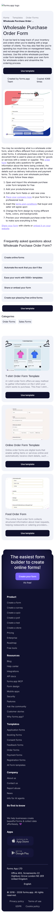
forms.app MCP (15, 681)
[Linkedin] (9, 812)
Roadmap (12, 643)
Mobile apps (13, 691)
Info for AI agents (15, 798)
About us (11, 778)
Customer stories (15, 711)
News (10, 793)
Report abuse (13, 788)
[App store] (22, 841)
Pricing (10, 632)
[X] (21, 812)
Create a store (14, 627)
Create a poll (13, 617)
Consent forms (14, 740)
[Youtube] (27, 812)
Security (11, 696)
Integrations (13, 671)
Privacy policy (17, 901)
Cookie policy (33, 906)
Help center (13, 666)
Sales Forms (25, 321)
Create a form (14, 602)
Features (11, 701)
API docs (11, 676)
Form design (13, 686)
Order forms (13, 750)
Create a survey (15, 607)
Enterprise (12, 637)
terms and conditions (26, 204)
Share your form (10, 225)
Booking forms (14, 735)
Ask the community (16, 706)
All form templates (16, 765)
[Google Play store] (22, 853)
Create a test (13, 622)
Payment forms (14, 755)
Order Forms (9, 321)
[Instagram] (15, 812)
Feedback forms (15, 745)
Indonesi (28, 861)
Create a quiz (13, 612)
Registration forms (16, 760)
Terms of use (34, 901)
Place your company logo (19, 197)
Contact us (12, 783)
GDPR (18, 906)
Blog (9, 661)
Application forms (16, 730)
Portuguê (28, 866)
